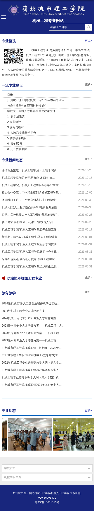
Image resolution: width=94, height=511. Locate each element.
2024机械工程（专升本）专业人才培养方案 (29, 318)
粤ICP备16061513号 (47, 502)
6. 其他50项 (14, 143)
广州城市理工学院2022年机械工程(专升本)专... (31, 355)
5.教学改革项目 (17, 138)
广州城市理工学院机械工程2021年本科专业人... (37, 100)
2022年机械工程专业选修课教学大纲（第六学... (32, 362)
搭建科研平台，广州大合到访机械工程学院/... (30, 200)
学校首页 (10, 468)
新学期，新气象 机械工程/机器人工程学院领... (31, 237)
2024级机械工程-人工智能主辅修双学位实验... (31, 303)
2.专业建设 (14, 122)
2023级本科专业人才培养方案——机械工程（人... (33, 325)
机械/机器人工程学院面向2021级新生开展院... (31, 207)
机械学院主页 (12, 477)
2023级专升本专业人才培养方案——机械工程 (30, 333)
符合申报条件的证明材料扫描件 (27, 105)
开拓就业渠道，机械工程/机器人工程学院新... (30, 170)
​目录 (10, 94)
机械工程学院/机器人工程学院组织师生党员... (30, 266)
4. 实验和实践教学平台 (21, 132)
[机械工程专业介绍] (13, 49)
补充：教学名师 (17, 149)
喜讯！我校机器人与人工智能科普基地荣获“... (30, 214)
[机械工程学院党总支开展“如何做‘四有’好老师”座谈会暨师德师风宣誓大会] (28, 419)
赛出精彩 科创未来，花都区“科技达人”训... (28, 222)
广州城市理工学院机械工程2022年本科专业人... (32, 370)
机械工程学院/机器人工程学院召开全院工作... (30, 229)
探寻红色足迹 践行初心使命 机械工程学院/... (30, 259)
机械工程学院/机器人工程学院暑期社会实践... (30, 251)
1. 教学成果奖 (16, 116)
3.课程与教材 (15, 127)
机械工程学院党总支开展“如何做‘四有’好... (28, 177)
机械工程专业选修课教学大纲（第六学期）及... (31, 377)
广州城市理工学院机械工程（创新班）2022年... (32, 347)
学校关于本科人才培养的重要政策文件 (31, 111)
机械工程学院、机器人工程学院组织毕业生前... (31, 185)
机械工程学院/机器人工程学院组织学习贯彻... (30, 244)
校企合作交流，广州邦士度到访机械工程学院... (31, 192)
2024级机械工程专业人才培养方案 (23, 310)
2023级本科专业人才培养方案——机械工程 (29, 340)
